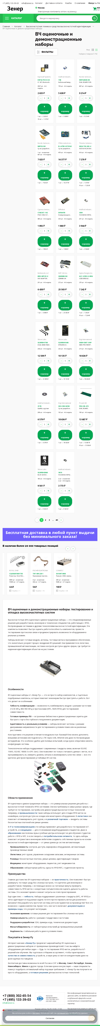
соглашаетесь (63, 1013)
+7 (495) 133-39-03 (11, 3)
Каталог (39, 3)
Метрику (36, 1013)
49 (57, 520)
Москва (41, 8)
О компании (80, 3)
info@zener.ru (27, 3)
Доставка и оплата (53, 3)
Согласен (50, 1018)
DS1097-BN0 (61, 574)
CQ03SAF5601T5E (16, 574)
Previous (68, 549)
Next (73, 549)
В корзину (44, 108)
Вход (91, 3)
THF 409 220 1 (38, 574)
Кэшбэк (68, 3)
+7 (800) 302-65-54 (17, 995)
